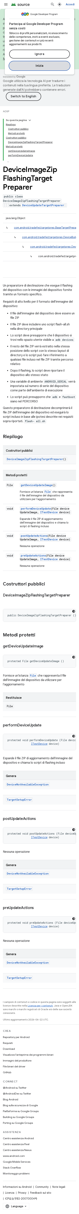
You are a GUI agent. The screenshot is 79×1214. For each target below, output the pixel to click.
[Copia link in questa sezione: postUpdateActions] (39, 819)
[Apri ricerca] (52, 4)
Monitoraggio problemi (16, 1173)
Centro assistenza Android (18, 1138)
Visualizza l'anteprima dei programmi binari (28, 1054)
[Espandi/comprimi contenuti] (30, 120)
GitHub (7, 1072)
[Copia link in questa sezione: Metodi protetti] (39, 635)
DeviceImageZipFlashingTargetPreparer (35, 459)
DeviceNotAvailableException (28, 784)
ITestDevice (49, 512)
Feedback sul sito (40, 1192)
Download (9, 1048)
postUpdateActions (34, 535)
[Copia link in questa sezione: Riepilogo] (26, 437)
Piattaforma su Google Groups (21, 1111)
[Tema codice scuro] (73, 611)
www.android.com (14, 1156)
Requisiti (8, 1043)
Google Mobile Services (16, 1161)
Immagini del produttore (17, 1060)
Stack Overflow (12, 1167)
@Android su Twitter (14, 1087)
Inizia (39, 66)
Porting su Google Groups (18, 1123)
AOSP (6, 111)
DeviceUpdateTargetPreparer (43, 205)
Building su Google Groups (18, 1117)
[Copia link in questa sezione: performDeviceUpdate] (45, 725)
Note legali (58, 1186)
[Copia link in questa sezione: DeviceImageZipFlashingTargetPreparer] (6, 600)
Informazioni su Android (17, 1186)
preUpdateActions (33, 555)
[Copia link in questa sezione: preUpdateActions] (37, 908)
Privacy (22, 1192)
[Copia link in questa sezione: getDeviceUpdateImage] (47, 646)
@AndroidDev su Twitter (17, 1093)
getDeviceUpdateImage (37, 485)
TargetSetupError (19, 799)
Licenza (9, 1192)
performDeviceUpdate (36, 508)
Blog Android (10, 1099)
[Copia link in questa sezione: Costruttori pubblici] (48, 584)
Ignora (39, 54)
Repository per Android (16, 1037)
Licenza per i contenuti (40, 1005)
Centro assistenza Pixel (16, 1144)
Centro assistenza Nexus (17, 1150)
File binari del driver (14, 1066)
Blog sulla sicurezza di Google (20, 1105)
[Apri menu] (6, 4)
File (48, 491)
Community (42, 1186)
